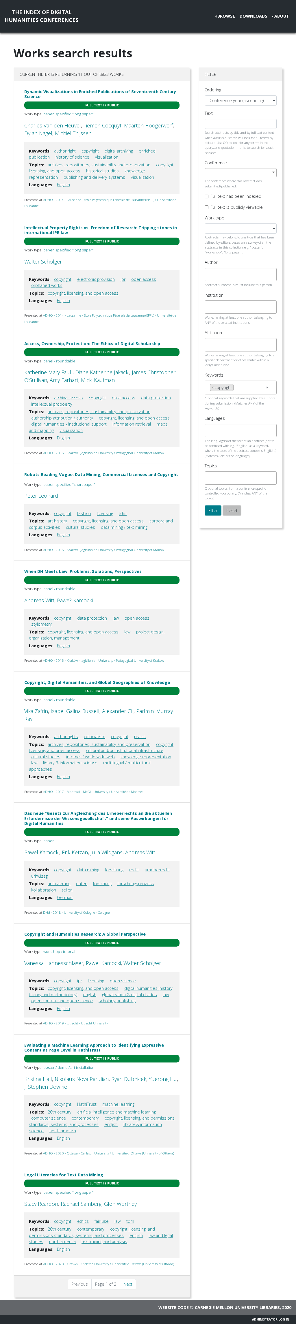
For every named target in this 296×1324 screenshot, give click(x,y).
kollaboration (43, 890)
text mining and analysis (104, 1241)
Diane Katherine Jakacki (102, 372)
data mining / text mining (124, 527)
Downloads (253, 16)
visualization (106, 157)
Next (127, 1284)
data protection (156, 397)
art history (57, 521)
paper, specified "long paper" (68, 113)
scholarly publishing (117, 1000)
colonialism (94, 736)
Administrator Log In (270, 1319)
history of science (72, 157)
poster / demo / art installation (69, 1067)
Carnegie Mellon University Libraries (237, 1307)
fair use (102, 1221)
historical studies (102, 171)
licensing (105, 513)
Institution (214, 295)
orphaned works (46, 285)
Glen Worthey (120, 1203)
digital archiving (119, 151)
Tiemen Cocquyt (102, 125)
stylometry (41, 624)
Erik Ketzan (75, 852)
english (89, 994)
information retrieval (131, 424)
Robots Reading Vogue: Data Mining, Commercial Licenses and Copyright (101, 474)
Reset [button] (232, 510)
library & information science (70, 763)
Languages (215, 418)
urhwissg (39, 876)
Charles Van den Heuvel (52, 125)
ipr (123, 279)
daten (81, 883)
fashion (84, 513)
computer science (48, 1118)
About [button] (281, 16)
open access (143, 279)
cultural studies (80, 527)
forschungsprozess (135, 883)
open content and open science (62, 1000)
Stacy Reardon (41, 1203)
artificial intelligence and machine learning (116, 1112)
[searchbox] (211, 274)
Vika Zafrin (36, 711)
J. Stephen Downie (45, 1086)
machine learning (118, 1104)
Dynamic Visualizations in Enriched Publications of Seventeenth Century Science (100, 94)
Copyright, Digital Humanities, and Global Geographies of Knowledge (97, 682)
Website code (173, 1307)
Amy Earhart (64, 380)
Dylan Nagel (38, 133)
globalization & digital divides (129, 994)
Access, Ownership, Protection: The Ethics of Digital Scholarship (92, 343)
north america (62, 1130)
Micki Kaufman (98, 380)
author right (65, 151)
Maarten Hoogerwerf (148, 125)
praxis (140, 736)
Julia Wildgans (106, 852)
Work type (214, 218)
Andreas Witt (39, 600)
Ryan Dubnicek (128, 1078)
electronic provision (96, 279)
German (65, 897)
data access (123, 397)
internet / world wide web (90, 756)
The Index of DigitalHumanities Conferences (41, 16)
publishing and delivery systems (94, 177)
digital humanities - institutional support (69, 424)
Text (209, 113)
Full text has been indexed (235, 196)
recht (134, 869)
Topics (211, 466)
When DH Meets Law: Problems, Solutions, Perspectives (83, 571)
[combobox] (241, 172)
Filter (213, 510)
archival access (68, 397)
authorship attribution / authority (62, 418)
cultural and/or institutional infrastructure (124, 750)
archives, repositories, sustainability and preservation (99, 165)
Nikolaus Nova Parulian (82, 1078)
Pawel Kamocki (41, 852)
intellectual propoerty (51, 404)
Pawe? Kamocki (75, 600)
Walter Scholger (43, 261)
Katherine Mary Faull (48, 372)
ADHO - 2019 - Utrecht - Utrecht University (75, 1023)
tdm (123, 513)
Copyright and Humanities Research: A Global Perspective (85, 934)
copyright (90, 151)
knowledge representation (146, 756)
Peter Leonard (41, 495)
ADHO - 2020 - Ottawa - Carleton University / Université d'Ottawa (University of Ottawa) (108, 1153)
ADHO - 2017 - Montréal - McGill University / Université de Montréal (93, 791)
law (116, 618)
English (63, 184)
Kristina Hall (38, 1078)
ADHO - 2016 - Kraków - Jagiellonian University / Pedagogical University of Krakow (103, 453)
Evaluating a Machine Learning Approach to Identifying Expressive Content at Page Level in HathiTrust (94, 1047)
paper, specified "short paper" (69, 484)
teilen (67, 890)
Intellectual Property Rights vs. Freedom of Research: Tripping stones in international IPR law (100, 230)
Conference (216, 163)
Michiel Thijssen (73, 133)
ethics (83, 1221)
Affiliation (213, 332)
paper (48, 840)
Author (211, 262)
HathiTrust (87, 1104)
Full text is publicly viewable (236, 207)
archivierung (59, 883)
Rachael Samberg (81, 1203)
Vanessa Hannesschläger (53, 963)
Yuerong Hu (163, 1078)
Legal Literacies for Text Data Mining (63, 1175)
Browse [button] (226, 16)
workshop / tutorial (59, 951)
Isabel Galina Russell (75, 711)
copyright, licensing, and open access (83, 293)
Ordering (213, 90)
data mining (88, 869)
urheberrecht (157, 869)
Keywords (214, 375)
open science (123, 980)
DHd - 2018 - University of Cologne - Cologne (76, 912)
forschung (114, 869)
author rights (66, 736)
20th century (59, 1112)
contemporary (85, 1118)
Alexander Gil (118, 711)
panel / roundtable (59, 361)
